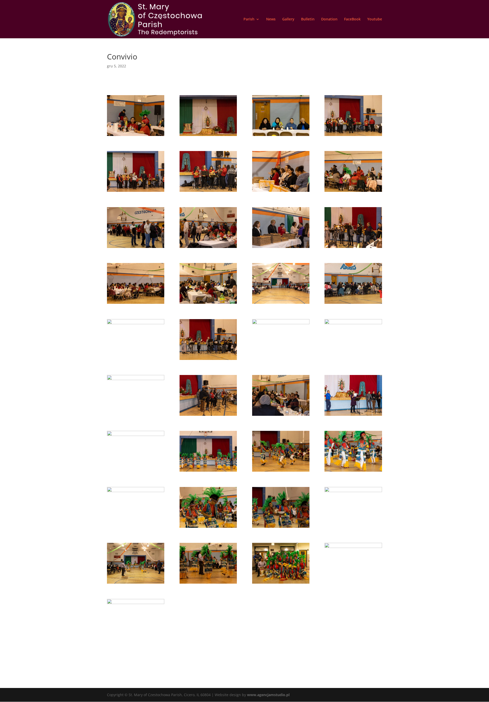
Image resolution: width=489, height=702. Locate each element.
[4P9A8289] (280, 471)
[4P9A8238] (135, 247)
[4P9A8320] (135, 639)
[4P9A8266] (280, 415)
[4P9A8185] (208, 135)
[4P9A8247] (280, 247)
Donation (329, 19)
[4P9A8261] (353, 359)
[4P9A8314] (353, 583)
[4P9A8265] (208, 415)
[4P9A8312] (280, 583)
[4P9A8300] (353, 527)
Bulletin (308, 19)
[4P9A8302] (135, 583)
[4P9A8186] (280, 135)
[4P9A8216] (208, 191)
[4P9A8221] (353, 191)
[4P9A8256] (135, 359)
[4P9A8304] (208, 583)
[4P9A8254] (353, 303)
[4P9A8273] (135, 471)
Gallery (288, 19)
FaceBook (352, 19)
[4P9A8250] (353, 247)
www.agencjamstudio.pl (268, 694)
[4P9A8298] (208, 527)
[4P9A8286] (208, 471)
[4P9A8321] (135, 135)
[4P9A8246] (208, 247)
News (271, 19)
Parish (248, 19)
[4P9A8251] (135, 303)
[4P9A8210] (135, 191)
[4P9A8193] (353, 135)
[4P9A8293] (353, 471)
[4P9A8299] (280, 527)
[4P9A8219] (280, 191)
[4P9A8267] (353, 415)
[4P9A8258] (280, 359)
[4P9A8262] (135, 415)
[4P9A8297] (135, 527)
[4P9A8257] (208, 359)
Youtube (374, 19)
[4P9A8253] (280, 303)
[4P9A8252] (208, 303)
